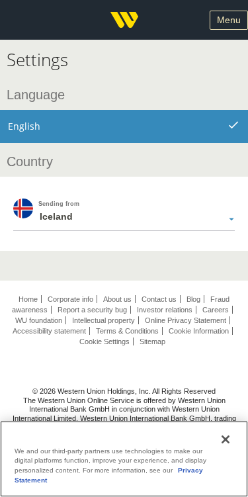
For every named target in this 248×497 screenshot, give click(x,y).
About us (117, 299)
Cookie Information (199, 331)
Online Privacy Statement (185, 320)
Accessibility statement (49, 331)
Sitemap (152, 341)
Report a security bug (92, 310)
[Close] (225, 439)
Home (28, 299)
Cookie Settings (104, 341)
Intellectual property (103, 320)
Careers (215, 310)
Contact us (159, 299)
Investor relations (164, 310)
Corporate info (70, 299)
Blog (193, 299)
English (24, 126)
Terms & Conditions (127, 331)
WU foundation (38, 320)
